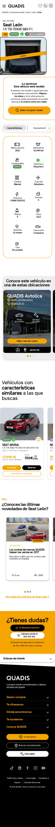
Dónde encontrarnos (19, 712)
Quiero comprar (16, 697)
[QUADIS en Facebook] (27, 768)
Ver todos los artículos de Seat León (26, 597)
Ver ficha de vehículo (21, 474)
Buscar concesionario (30, 745)
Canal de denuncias (32, 782)
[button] (50, 129)
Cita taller (30, 754)
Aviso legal (31, 778)
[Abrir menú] (4, 6)
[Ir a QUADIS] (22, 6)
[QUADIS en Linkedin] (19, 768)
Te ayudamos (15, 719)
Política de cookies (15, 778)
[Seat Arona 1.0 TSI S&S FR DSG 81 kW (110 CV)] (21, 424)
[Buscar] (51, 6)
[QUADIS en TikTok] (12, 768)
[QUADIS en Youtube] (43, 768)
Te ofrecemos (15, 704)
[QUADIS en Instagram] (35, 768)
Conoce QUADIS (16, 726)
